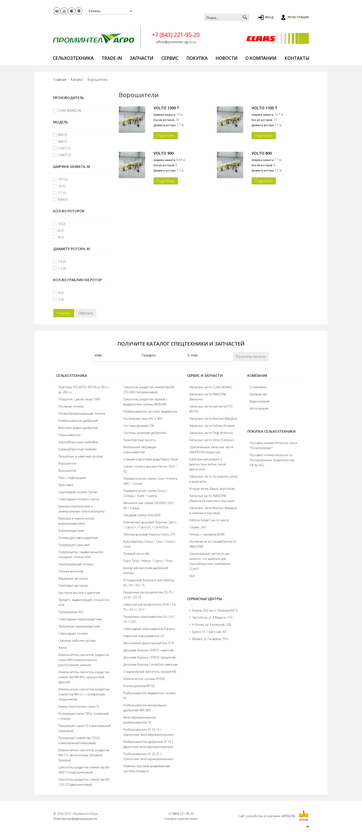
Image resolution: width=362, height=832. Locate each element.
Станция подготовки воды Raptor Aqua (150, 459)
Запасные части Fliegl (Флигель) (211, 433)
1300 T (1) (64, 155)
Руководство (258, 394)
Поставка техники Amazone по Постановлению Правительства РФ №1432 (272, 460)
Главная (59, 79)
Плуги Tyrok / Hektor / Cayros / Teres (148, 561)
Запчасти (141, 58)
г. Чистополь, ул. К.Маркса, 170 (210, 617)
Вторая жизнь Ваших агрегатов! (212, 489)
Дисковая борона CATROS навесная (148, 650)
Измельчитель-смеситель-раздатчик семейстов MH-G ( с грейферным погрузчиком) (84, 694)
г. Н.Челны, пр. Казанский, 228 (210, 625)
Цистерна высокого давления (79, 593)
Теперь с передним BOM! (207, 534)
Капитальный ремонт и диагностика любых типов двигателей (207, 464)
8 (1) (60, 237)
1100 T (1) (64, 148)
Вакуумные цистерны (73, 578)
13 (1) (61, 186)
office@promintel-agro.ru (176, 42)
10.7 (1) (62, 179)
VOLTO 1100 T (264, 107)
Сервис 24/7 (198, 527)
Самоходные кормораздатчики (80, 619)
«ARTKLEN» (288, 816)
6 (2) (60, 293)
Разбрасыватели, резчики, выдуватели (150, 411)
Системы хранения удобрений (144, 433)
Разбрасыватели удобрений (78, 421)
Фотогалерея (259, 408)
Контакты (296, 58)
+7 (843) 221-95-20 (176, 34)
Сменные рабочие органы (77, 641)
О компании (261, 58)
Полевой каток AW (136, 554)
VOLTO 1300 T (166, 107)
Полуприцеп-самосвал (74, 545)
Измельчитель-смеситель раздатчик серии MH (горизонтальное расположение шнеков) (83, 660)
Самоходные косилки (73, 633)
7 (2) (60, 299)
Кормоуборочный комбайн (77, 449)
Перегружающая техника (75, 564)
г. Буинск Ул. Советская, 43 (207, 632)
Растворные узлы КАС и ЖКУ (143, 419)
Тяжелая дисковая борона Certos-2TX (149, 534)
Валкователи (67, 471)
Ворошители (67, 463)
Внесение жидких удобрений (78, 428)
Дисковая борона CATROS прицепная (149, 657)
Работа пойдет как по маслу (209, 520)
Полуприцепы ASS (70, 612)
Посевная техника (71, 406)
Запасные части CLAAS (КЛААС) (210, 387)
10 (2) (61, 224)
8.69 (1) (62, 199)
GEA (192, 576)
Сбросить (85, 313)
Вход (269, 17)
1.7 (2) (62, 268)
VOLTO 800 (262, 153)
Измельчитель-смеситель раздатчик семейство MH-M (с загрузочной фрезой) (83, 677)
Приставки (65, 485)
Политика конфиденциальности (75, 819)
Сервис (169, 58)
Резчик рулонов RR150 (139, 686)
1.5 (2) (62, 262)
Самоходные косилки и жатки (78, 499)
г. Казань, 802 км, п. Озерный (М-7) (213, 610)
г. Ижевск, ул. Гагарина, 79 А (208, 639)
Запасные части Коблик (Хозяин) (211, 426)
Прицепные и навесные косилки (80, 456)
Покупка (197, 58)
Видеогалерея (259, 401)
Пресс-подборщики (72, 478)
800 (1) (62, 135)
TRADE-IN (112, 58)
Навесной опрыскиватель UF (143, 636)
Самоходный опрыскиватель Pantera (149, 629)
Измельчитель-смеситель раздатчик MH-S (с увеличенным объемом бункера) (83, 755)
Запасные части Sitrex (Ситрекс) (211, 440)
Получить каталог (250, 356)
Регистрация (298, 17)
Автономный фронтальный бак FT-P (148, 643)
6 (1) (60, 230)
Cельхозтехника (73, 58)
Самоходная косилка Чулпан (78, 492)
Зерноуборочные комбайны (78, 442)
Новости (227, 58)
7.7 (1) (62, 193)
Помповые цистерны (73, 586)
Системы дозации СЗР (138, 426)
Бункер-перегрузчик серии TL (78, 706)
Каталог (77, 79)
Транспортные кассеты (139, 440)
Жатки (62, 648)
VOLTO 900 (164, 153)
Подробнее (166, 135)
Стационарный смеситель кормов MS (149, 672)
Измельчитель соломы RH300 (144, 679)
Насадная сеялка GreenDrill (141, 515)
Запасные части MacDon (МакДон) (213, 419)
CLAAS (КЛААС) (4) (69, 110)
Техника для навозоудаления (78, 538)
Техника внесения (70, 571)
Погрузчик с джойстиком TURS (79, 399)
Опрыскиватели (69, 435)
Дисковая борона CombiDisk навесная (150, 664)
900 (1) (62, 142)
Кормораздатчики (71, 531)
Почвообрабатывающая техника (81, 413)
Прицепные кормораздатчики (79, 626)
